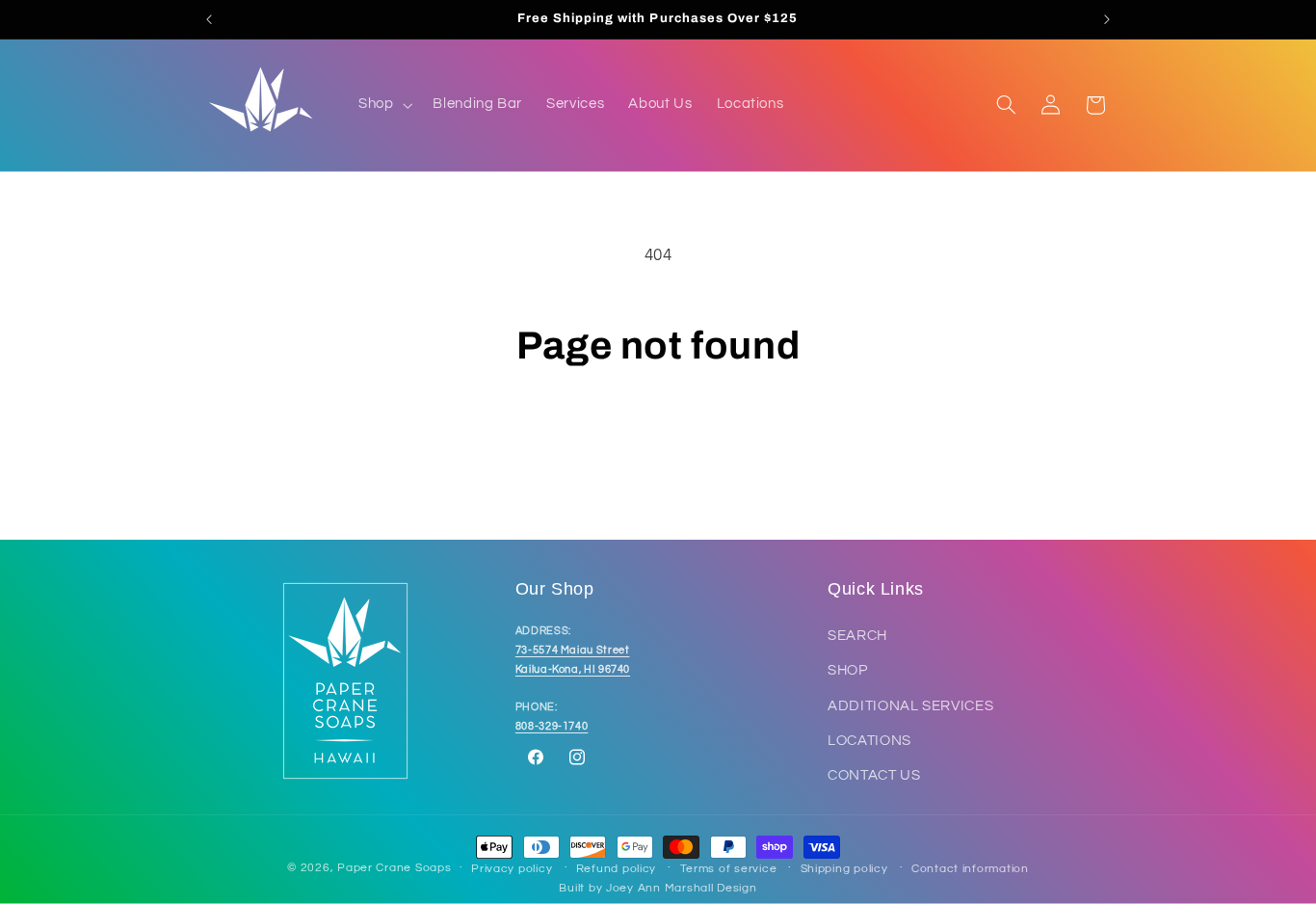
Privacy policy (511, 869)
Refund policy (616, 869)
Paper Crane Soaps (394, 868)
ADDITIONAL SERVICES (910, 706)
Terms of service (728, 869)
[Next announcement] (1107, 19)
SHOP (848, 670)
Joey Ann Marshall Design (681, 888)
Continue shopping (658, 445)
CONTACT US (874, 775)
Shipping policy (844, 869)
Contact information (970, 869)
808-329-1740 (552, 726)
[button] (383, 105)
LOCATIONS (869, 740)
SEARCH (857, 635)
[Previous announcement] (209, 19)
